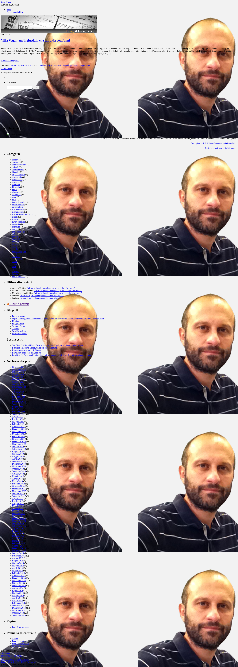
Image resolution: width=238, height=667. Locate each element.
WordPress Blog (19, 331)
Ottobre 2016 (18, 523)
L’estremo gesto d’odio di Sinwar (26, 350)
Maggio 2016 (18, 536)
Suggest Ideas (18, 323)
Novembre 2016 (19, 521)
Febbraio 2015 (18, 573)
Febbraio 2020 (18, 436)
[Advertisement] (27, 106)
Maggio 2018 (18, 476)
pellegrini (74, 65)
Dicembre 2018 (19, 464)
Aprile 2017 (17, 508)
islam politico (18, 212)
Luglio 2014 (17, 590)
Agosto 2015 (17, 558)
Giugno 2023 (18, 392)
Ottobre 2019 (18, 446)
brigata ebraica (18, 174)
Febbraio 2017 (18, 513)
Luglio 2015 (17, 561)
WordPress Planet (19, 333)
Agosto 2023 (17, 389)
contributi (16, 184)
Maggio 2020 (18, 434)
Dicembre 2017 (19, 488)
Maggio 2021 (18, 421)
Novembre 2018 (19, 466)
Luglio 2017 (17, 501)
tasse (14, 266)
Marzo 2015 (17, 570)
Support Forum (18, 326)
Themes (15, 328)
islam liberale (18, 209)
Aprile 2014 (17, 598)
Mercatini (16, 227)
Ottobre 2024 (18, 372)
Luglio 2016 (17, 531)
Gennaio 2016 (18, 546)
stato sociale (17, 259)
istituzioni (16, 219)
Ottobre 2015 (18, 553)
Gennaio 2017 (18, 516)
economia (16, 194)
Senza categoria (19, 251)
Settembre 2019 (19, 449)
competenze (17, 179)
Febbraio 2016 (18, 543)
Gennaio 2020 (18, 439)
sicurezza (29, 65)
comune (15, 182)
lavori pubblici (18, 222)
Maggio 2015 (18, 565)
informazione (18, 204)
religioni (15, 242)
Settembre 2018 (19, 471)
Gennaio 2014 (18, 605)
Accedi (15, 638)
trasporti (15, 271)
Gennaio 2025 (18, 367)
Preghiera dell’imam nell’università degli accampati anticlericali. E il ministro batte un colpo (51, 355)
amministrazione (19, 165)
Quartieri (16, 239)
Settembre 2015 (19, 556)
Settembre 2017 (19, 496)
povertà (15, 237)
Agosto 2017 (17, 498)
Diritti (14, 189)
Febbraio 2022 (18, 411)
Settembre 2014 (19, 585)
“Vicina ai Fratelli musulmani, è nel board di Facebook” (51, 288)
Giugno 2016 (18, 533)
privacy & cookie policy (11, 656)
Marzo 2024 (17, 377)
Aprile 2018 (17, 479)
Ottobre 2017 (18, 493)
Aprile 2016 (17, 538)
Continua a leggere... (10, 60)
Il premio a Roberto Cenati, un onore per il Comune (34, 348)
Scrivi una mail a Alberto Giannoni (220, 148)
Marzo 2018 (17, 481)
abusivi (13, 65)
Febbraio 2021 (18, 424)
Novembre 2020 (19, 431)
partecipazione (18, 232)
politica (15, 234)
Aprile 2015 (17, 568)
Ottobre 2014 (18, 583)
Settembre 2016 (19, 526)
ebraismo (16, 192)
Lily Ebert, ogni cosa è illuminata (26, 353)
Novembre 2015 (19, 551)
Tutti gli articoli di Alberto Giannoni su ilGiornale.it (213, 143)
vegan (82, 65)
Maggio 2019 (18, 456)
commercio (17, 177)
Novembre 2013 (19, 610)
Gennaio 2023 (18, 399)
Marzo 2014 (17, 600)
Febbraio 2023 (18, 397)
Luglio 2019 (17, 451)
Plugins (15, 321)
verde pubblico (18, 276)
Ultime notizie (19, 304)
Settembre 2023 (19, 387)
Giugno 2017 (18, 503)
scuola (15, 249)
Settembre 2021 (19, 414)
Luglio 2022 (17, 407)
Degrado (20, 65)
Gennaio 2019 (18, 461)
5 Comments (6, 68)
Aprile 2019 (17, 459)
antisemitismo (18, 169)
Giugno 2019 (18, 454)
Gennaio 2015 (18, 575)
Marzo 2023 (17, 394)
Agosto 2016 (17, 528)
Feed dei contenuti (20, 641)
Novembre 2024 (19, 369)
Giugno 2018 (18, 474)
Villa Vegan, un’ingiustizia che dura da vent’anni (35, 40)
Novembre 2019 (19, 444)
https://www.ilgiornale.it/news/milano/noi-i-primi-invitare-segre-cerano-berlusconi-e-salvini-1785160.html (58, 318)
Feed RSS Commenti (26, 662)
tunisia (15, 274)
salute (14, 246)
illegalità (65, 65)
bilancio (15, 172)
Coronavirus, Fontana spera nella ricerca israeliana (41, 295)
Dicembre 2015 (19, 548)
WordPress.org (18, 646)
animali (15, 167)
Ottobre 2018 (18, 469)
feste (14, 199)
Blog (9, 9)
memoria (16, 224)
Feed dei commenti (20, 643)
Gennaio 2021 (18, 426)
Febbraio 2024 (18, 379)
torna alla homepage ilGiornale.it (15, 659)
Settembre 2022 (19, 404)
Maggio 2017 (18, 506)
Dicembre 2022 (19, 402)
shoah (14, 254)
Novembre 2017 (19, 491)
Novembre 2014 (19, 580)
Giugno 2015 (18, 563)
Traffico (15, 269)
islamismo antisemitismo (22, 214)
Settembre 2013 (19, 615)
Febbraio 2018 (18, 484)
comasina (57, 65)
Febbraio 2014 (18, 603)
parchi (14, 229)
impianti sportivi (19, 202)
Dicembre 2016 (19, 518)
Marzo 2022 (17, 409)
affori (49, 65)
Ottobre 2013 (18, 613)
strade (14, 264)
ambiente (16, 162)
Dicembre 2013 (19, 608)
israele (15, 217)
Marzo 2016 (17, 541)
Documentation (18, 316)
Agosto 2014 (17, 588)
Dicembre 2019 (19, 441)
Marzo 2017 (17, 511)
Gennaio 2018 (18, 486)
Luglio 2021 (17, 419)
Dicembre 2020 (19, 429)
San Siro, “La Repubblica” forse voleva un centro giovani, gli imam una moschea (47, 345)
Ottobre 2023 (18, 384)
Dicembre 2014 (19, 578)
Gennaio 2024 (18, 382)
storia (14, 261)
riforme (15, 244)
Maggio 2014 (18, 595)
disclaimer (5, 653)
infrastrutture (17, 207)
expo (14, 197)
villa (88, 65)
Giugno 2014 (18, 593)
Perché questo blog (15, 12)
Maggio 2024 (18, 374)
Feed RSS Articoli (9, 662)
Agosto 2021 (17, 416)
